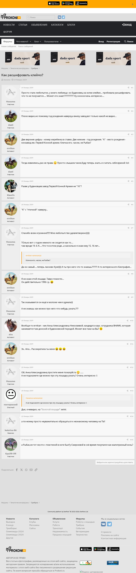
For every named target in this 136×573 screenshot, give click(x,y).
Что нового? (22, 41)
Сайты (32, 528)
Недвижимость (60, 531)
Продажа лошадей (62, 534)
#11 (131, 344)
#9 (132, 297)
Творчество (82, 534)
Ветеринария (82, 531)
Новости (9, 24)
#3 (132, 134)
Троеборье (11, 528)
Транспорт (58, 528)
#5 (132, 181)
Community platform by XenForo (68, 512)
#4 (132, 158)
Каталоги (57, 24)
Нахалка (6, 80)
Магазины (34, 525)
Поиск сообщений (25, 46)
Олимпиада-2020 (15, 534)
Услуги (56, 522)
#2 (132, 111)
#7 (132, 228)
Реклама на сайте (110, 535)
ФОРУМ (7, 31)
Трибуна (80, 525)
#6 (132, 205)
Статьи (23, 24)
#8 (132, 274)
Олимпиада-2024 (15, 531)
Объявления (39, 24)
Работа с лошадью (85, 522)
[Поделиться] (128, 88)
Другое (9, 537)
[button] (30, 41)
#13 (131, 391)
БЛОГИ (71, 24)
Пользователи (51, 41)
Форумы (7, 41)
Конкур (9, 525)
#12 (131, 367)
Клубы (32, 522)
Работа (56, 525)
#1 (132, 88)
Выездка (10, 522)
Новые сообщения (8, 46)
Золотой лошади (50, 409)
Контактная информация (113, 538)
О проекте (106, 532)
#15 (131, 440)
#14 (131, 416)
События (80, 528)
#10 (131, 321)
